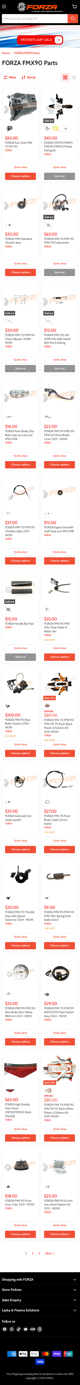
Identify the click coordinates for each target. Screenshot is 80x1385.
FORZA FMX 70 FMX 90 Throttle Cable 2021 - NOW (20, 531)
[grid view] (65, 77)
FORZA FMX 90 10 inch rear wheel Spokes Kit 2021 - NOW (58, 1204)
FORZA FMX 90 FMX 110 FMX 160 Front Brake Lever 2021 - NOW (59, 435)
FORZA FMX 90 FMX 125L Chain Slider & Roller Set (57, 627)
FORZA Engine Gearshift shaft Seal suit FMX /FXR (59, 529)
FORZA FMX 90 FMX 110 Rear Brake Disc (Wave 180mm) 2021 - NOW (20, 1012)
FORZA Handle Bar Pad (19, 623)
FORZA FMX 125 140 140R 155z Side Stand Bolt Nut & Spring (57, 338)
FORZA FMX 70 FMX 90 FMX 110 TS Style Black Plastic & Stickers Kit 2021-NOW (59, 725)
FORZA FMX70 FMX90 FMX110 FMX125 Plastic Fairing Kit (58, 146)
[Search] (73, 18)
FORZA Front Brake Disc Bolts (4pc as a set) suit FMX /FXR (19, 435)
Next (48, 1253)
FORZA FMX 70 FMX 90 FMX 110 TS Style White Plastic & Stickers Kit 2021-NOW (59, 1110)
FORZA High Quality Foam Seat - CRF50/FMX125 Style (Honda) (18, 1110)
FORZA (8, 150)
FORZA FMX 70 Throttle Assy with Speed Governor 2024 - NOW (20, 916)
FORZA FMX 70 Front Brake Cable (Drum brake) (57, 819)
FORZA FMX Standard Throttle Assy (18, 241)
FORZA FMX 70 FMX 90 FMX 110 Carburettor (59, 241)
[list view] (74, 77)
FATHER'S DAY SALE (36, 40)
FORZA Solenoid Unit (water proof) (18, 818)
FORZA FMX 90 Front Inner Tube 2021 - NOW (19, 1202)
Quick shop (20, 167)
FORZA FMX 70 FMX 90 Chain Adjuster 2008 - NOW (20, 338)
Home (6, 53)
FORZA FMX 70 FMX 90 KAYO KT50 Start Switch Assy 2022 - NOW (59, 1012)
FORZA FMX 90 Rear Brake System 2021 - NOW (18, 723)
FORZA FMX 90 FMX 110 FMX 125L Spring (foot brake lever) (59, 916)
